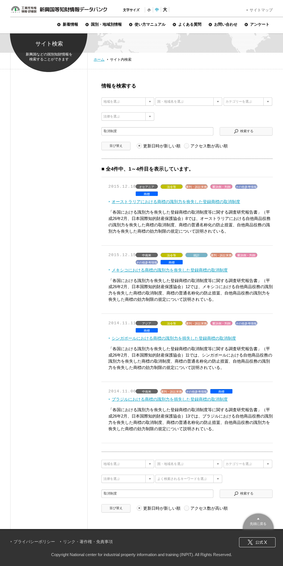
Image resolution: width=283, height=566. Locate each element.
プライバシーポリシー (34, 541)
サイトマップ (261, 10)
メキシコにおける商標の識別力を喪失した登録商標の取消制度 (170, 270)
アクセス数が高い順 (209, 146)
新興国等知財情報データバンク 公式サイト (59, 9)
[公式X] (257, 542)
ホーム (99, 59)
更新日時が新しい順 (161, 146)
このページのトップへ (258, 520)
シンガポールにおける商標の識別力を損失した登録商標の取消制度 (174, 338)
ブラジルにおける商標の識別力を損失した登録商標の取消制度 (170, 399)
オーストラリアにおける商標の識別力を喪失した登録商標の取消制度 (176, 201)
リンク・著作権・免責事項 (88, 541)
